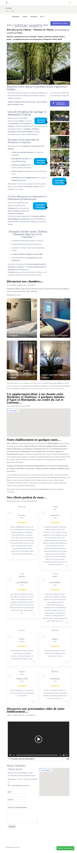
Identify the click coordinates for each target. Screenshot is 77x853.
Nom (10, 792)
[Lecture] (10, 755)
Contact (24, 16)
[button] (60, 23)
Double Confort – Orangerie (55, 335)
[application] (38, 739)
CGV (41, 16)
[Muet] (64, 755)
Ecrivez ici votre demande (17, 807)
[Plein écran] (67, 755)
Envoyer (12, 826)
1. (21, 759)
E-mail (10, 800)
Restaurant (15, 16)
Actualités (34, 16)
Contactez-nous (13, 272)
